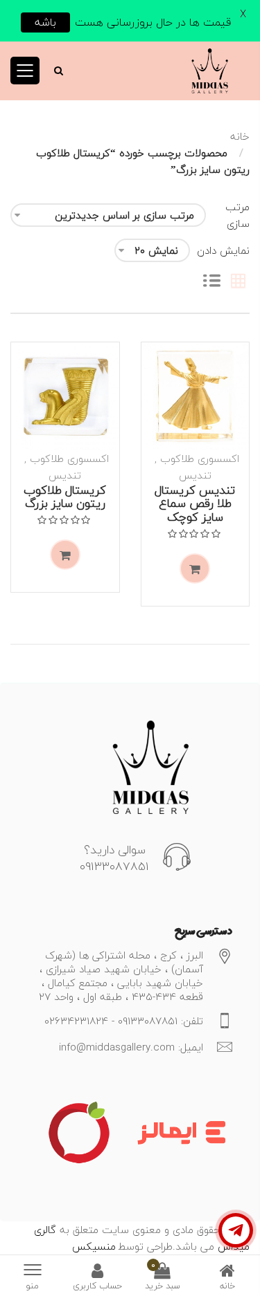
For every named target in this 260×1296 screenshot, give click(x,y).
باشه (45, 22)
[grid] (238, 282)
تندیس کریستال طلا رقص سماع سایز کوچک (195, 503)
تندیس (195, 475)
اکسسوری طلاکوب (199, 459)
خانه (240, 136)
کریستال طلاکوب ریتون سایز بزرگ (65, 497)
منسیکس (94, 1246)
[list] (211, 282)
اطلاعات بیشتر (195, 568)
